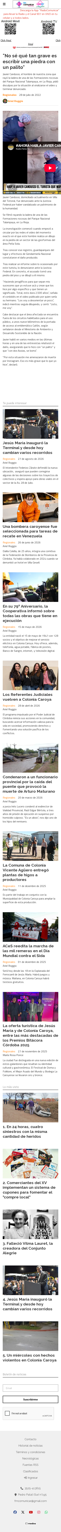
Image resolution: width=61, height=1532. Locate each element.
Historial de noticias (30, 1445)
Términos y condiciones (30, 1452)
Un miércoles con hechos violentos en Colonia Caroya (30, 1357)
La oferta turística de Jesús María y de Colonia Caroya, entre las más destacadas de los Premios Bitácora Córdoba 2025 (30, 1035)
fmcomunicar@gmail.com (30, 1501)
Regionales (9, 95)
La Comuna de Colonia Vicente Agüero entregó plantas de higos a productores (26, 872)
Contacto (30, 1439)
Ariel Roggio (15, 101)
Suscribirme (30, 1399)
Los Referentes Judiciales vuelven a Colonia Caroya (28, 697)
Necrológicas (30, 1458)
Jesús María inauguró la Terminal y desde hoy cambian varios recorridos (27, 448)
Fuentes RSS (30, 1464)
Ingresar (32, 1477)
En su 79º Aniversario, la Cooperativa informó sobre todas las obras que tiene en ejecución (30, 613)
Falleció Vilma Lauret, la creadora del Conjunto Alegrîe (28, 1248)
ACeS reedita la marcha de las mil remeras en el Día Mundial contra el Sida (28, 951)
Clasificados (30, 1471)
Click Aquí (6, 40)
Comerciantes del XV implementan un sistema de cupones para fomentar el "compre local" (29, 1189)
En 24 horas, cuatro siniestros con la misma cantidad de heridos (25, 1131)
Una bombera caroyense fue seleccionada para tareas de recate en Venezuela (30, 531)
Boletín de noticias (14, 1374)
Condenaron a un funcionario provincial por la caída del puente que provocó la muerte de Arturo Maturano (30, 784)
